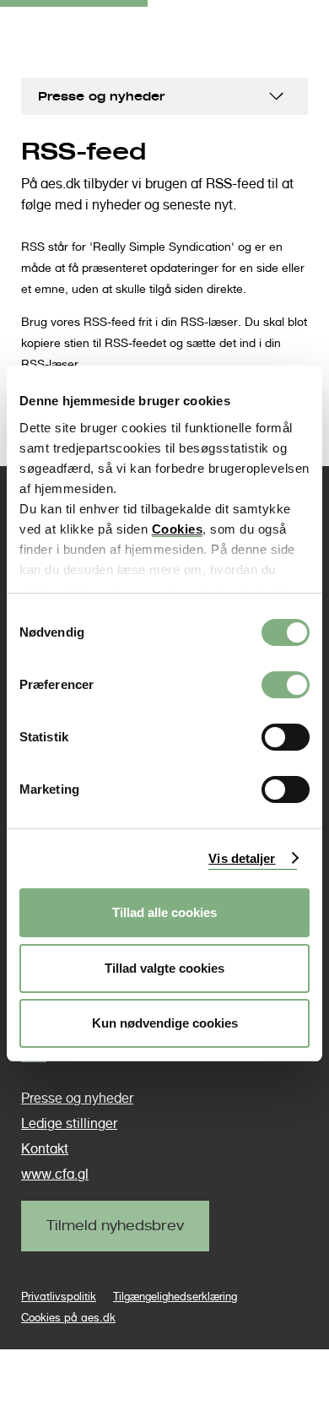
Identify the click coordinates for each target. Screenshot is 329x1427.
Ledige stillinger (69, 1123)
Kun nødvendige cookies (165, 1023)
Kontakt (44, 1149)
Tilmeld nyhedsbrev (115, 1226)
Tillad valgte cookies (164, 968)
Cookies (177, 529)
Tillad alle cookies (164, 912)
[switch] (286, 684)
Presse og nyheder (101, 96)
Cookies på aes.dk (68, 1317)
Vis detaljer (241, 858)
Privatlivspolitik (58, 1296)
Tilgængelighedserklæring (175, 1296)
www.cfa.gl (55, 1174)
